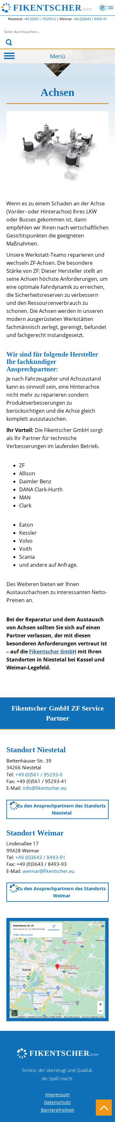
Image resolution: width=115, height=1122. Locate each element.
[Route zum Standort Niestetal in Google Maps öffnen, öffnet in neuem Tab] (57, 969)
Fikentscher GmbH (63, 7)
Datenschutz (57, 1102)
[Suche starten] (8, 42)
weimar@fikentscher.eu (48, 871)
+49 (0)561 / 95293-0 (40, 18)
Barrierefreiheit (57, 1110)
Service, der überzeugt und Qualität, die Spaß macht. (57, 1074)
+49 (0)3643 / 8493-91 (90, 18)
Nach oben (104, 1108)
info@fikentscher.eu (44, 788)
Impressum (57, 1095)
